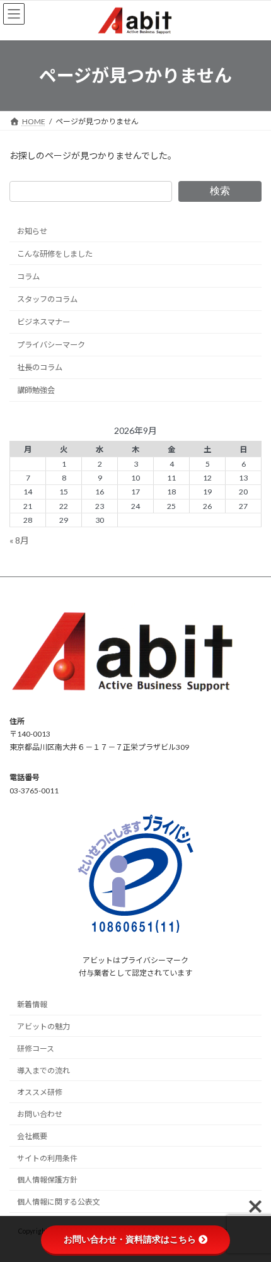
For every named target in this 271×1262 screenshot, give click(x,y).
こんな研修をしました (55, 253)
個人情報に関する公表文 (58, 1202)
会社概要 (32, 1136)
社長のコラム (39, 367)
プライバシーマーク (51, 344)
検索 (220, 190)
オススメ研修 (39, 1092)
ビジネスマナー (43, 322)
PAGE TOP (251, 1211)
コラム (28, 276)
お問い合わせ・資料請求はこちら (130, 1239)
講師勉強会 (36, 390)
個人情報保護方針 (47, 1180)
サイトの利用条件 (47, 1158)
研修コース (35, 1048)
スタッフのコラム (47, 299)
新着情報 (32, 1005)
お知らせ (32, 230)
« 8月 (19, 539)
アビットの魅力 (43, 1026)
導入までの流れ (43, 1070)
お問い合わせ (39, 1114)
